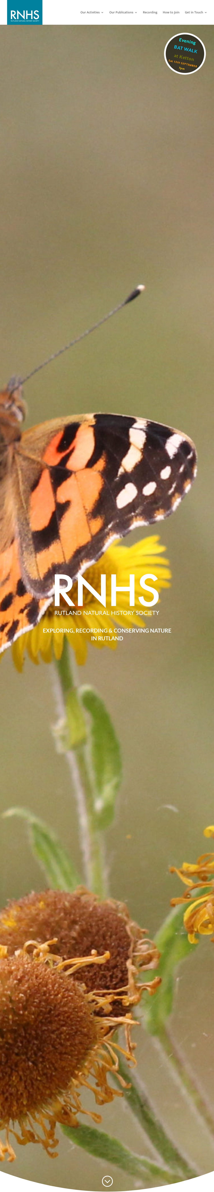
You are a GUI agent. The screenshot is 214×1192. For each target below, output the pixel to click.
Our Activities (90, 12)
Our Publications (121, 12)
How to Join (171, 12)
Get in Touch (194, 12)
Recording (150, 12)
